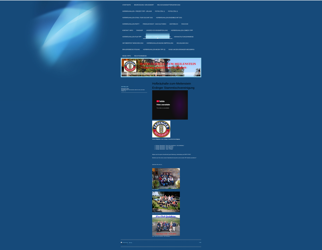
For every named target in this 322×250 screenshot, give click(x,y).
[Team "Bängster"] (166, 178)
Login (200, 242)
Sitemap (130, 242)
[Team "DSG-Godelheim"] (166, 202)
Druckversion (125, 242)
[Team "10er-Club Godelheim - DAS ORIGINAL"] (166, 225)
